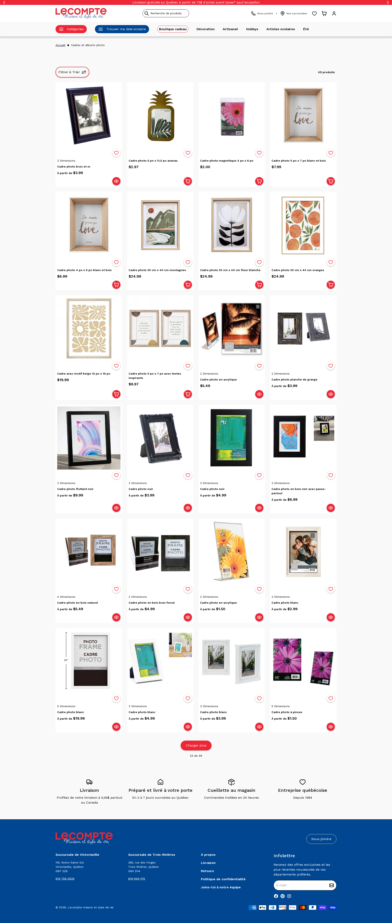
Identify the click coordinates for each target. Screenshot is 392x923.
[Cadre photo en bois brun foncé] (160, 551)
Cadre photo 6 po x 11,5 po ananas (153, 160)
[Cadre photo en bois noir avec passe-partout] (303, 438)
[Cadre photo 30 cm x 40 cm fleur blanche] (231, 225)
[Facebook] (276, 896)
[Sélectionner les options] (116, 181)
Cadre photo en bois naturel (77, 602)
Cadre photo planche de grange (294, 379)
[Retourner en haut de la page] (382, 898)
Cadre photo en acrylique (218, 379)
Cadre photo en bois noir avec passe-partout (299, 491)
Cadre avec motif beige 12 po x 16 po (83, 373)
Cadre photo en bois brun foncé (152, 602)
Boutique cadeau (173, 29)
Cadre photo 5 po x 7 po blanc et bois (299, 160)
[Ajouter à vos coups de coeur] (116, 152)
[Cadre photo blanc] (303, 551)
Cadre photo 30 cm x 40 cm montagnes (157, 270)
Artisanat (230, 29)
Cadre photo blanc (285, 602)
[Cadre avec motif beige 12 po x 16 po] (88, 328)
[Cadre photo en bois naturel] (88, 551)
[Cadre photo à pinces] (303, 661)
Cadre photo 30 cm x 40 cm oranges (298, 270)
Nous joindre (265, 13)
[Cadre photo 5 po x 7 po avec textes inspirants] (160, 328)
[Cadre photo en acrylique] (231, 328)
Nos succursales (297, 13)
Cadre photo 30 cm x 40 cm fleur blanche (230, 270)
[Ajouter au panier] (188, 181)
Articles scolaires (280, 29)
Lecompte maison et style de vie (91, 907)
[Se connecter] (334, 13)
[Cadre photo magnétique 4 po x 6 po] (231, 115)
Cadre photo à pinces (287, 712)
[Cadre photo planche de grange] (303, 328)
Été (306, 29)
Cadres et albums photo (88, 45)
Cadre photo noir (141, 489)
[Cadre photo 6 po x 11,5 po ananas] (160, 115)
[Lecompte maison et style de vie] (81, 13)
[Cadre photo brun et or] (88, 115)
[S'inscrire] (331, 885)
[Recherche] (146, 13)
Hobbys (252, 29)
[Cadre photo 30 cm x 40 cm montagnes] (160, 225)
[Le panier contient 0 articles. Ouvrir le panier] (324, 13)
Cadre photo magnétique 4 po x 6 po (226, 160)
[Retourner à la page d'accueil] (84, 838)
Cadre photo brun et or (73, 166)
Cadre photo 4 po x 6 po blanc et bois (84, 270)
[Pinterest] (282, 896)
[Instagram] (289, 896)
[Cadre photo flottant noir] (88, 438)
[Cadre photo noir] (160, 438)
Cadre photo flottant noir (75, 489)
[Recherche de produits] (184, 13)
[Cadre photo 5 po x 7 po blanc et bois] (303, 115)
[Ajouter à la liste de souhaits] (116, 153)
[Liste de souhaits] (314, 13)
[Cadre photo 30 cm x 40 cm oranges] (303, 225)
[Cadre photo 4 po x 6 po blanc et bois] (88, 225)
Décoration (206, 29)
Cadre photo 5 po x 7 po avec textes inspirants (155, 375)
